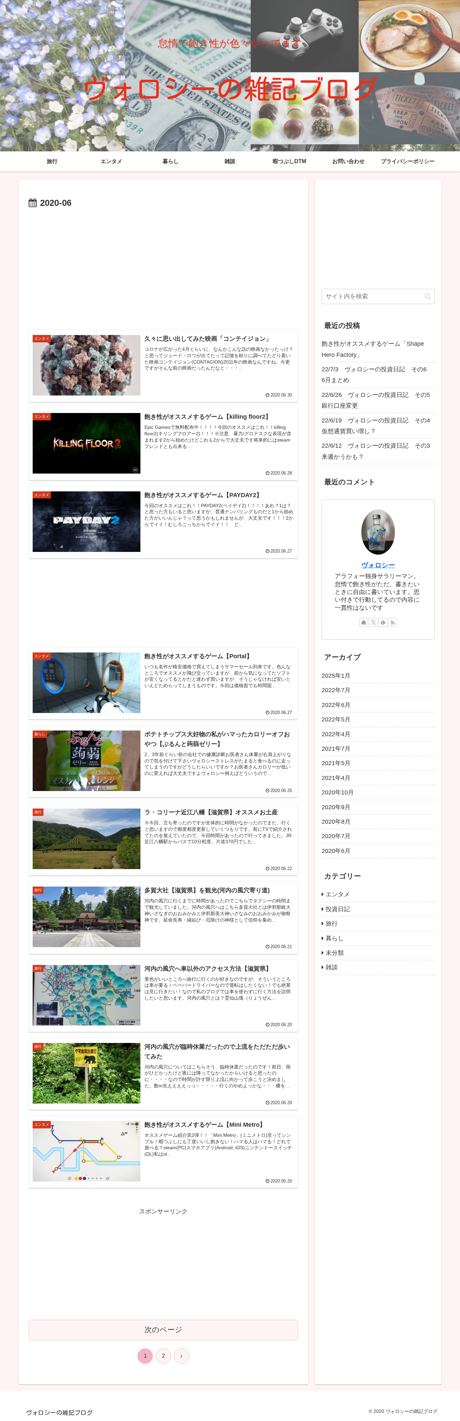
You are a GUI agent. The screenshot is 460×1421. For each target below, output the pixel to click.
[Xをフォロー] (373, 622)
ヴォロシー (378, 565)
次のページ (163, 1329)
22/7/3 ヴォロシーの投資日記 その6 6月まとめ (377, 374)
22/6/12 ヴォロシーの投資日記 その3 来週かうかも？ (378, 451)
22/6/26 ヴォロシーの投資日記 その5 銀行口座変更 (378, 400)
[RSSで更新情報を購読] (392, 622)
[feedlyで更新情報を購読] (383, 622)
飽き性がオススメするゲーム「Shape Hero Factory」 (373, 349)
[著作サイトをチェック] (363, 622)
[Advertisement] (163, 229)
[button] (428, 296)
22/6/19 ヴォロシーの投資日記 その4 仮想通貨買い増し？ (378, 426)
